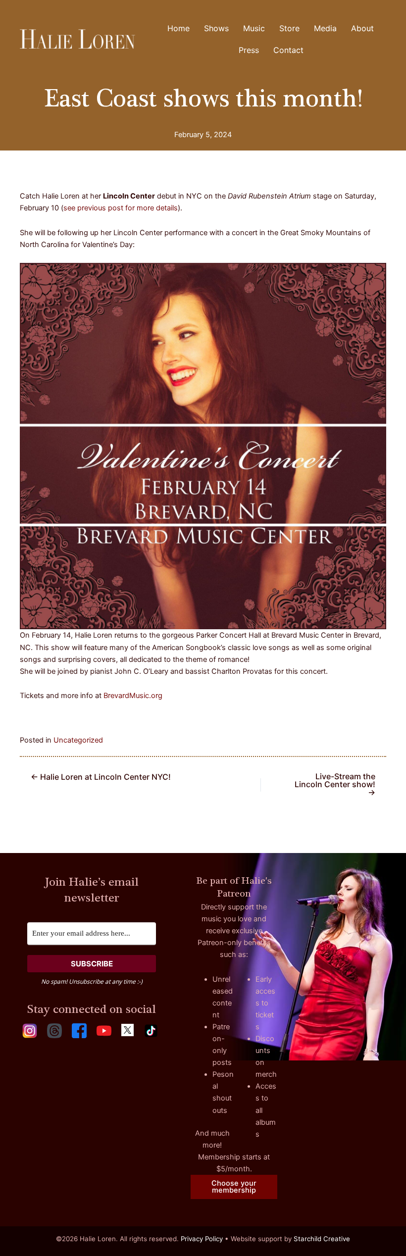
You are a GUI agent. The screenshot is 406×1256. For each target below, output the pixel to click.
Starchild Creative (322, 1239)
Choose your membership (233, 1187)
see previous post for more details (120, 207)
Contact (288, 50)
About (362, 28)
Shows (216, 28)
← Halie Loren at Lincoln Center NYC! (101, 777)
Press (249, 50)
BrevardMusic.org (132, 695)
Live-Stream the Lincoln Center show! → (335, 784)
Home (178, 28)
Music (254, 28)
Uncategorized (78, 740)
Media (325, 28)
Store (289, 28)
